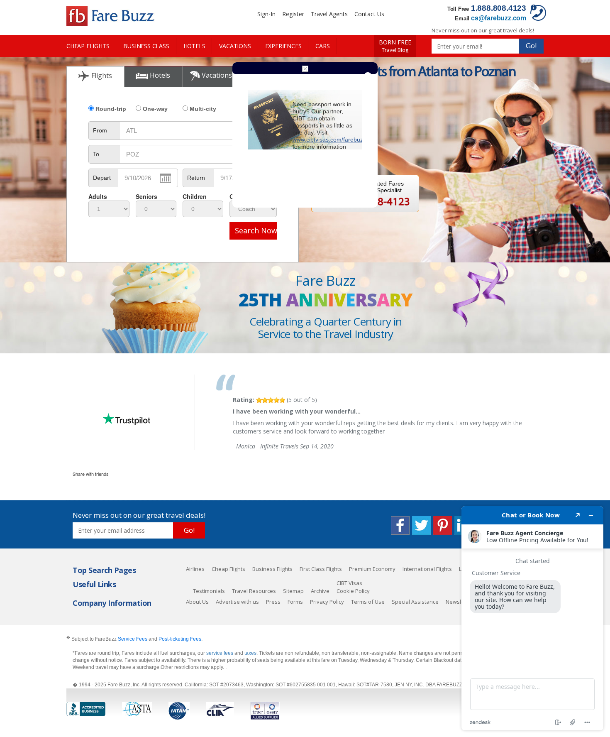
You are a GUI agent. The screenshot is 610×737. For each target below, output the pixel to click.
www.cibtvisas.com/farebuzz (329, 139)
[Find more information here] (532, 618)
